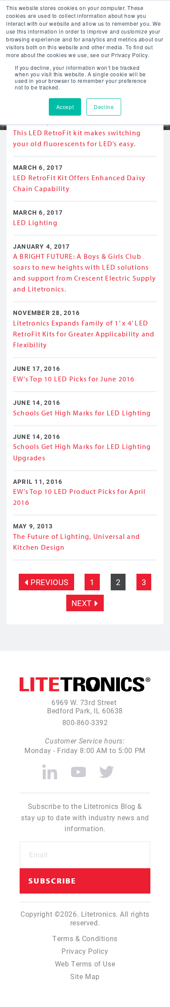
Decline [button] (104, 106)
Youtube (78, 768)
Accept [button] (65, 106)
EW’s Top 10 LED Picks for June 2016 (74, 378)
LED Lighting (35, 222)
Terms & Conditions (84, 938)
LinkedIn (50, 768)
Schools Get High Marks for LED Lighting (82, 412)
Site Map (85, 976)
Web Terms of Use (85, 963)
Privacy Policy (84, 951)
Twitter (107, 768)
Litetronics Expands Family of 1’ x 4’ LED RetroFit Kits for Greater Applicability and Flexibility (84, 334)
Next (81, 603)
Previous (50, 582)
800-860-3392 (85, 722)
